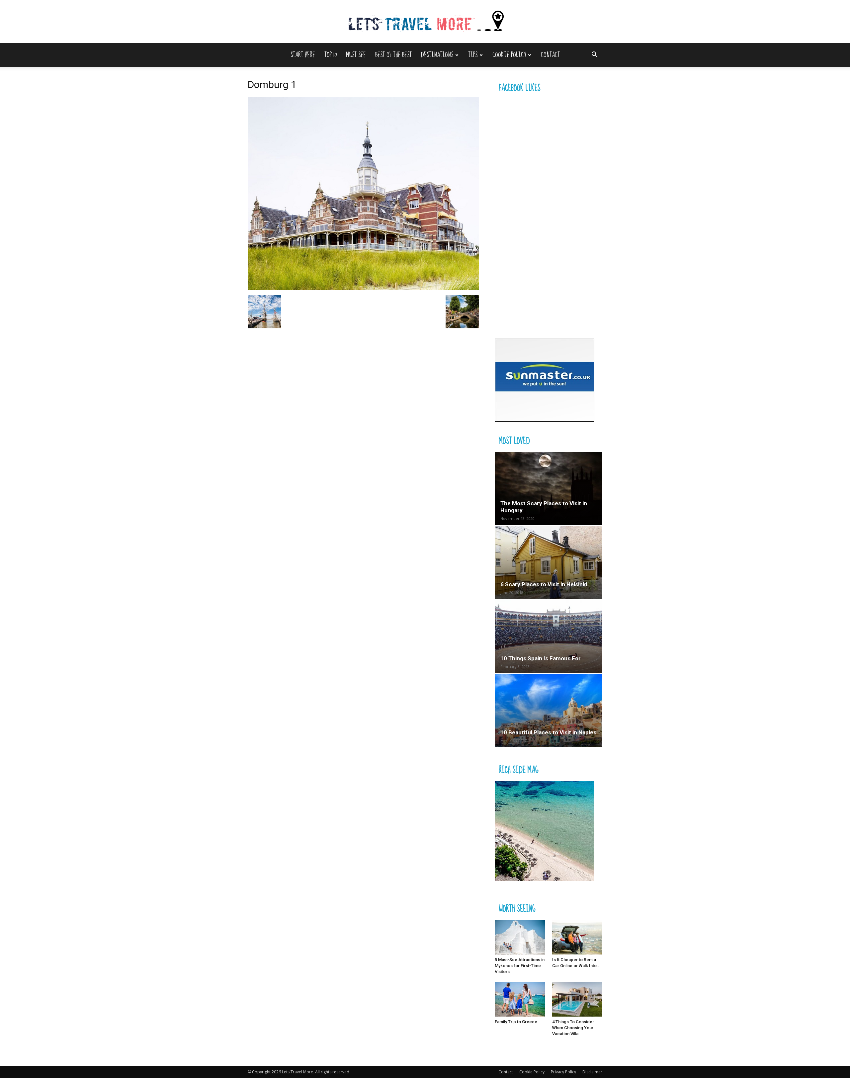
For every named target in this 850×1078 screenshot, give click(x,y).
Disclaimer (592, 1072)
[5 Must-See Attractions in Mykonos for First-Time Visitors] (520, 937)
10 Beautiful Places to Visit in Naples (548, 732)
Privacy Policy (563, 1072)
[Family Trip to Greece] (520, 999)
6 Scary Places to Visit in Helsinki (543, 584)
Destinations (437, 55)
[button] (594, 55)
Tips (472, 55)
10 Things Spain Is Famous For (540, 658)
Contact (550, 55)
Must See (356, 55)
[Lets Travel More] (425, 22)
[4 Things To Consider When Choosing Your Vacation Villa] (577, 999)
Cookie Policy (509, 55)
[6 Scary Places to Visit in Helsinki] (548, 562)
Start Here (303, 55)
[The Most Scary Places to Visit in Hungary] (548, 488)
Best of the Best (393, 55)
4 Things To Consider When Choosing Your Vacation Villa (573, 1027)
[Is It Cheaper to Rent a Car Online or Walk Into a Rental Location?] (577, 937)
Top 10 (330, 55)
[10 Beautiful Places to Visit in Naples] (548, 710)
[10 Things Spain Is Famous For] (548, 636)
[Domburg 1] (363, 288)
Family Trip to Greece (516, 1021)
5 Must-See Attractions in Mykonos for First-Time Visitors (520, 965)
